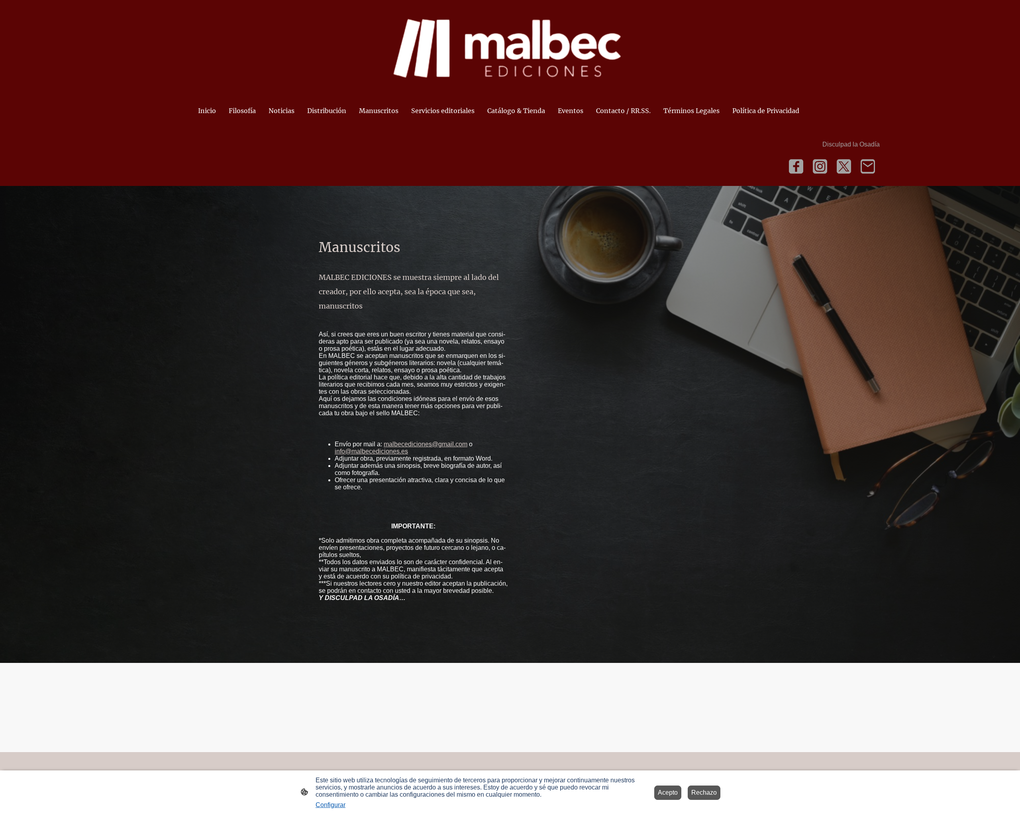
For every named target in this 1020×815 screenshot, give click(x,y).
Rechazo (704, 792)
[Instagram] (820, 166)
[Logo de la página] (510, 47)
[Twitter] (844, 166)
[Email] (868, 166)
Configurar (330, 804)
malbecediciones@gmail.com (425, 444)
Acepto (668, 792)
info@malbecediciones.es (371, 451)
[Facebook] (796, 166)
